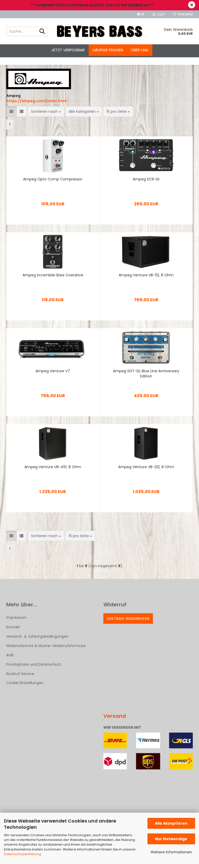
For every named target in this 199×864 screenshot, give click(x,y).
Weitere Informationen (171, 852)
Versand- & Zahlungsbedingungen (37, 636)
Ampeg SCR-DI (146, 179)
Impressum (16, 617)
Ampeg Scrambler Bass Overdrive (53, 275)
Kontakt (13, 627)
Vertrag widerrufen (128, 618)
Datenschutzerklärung (22, 854)
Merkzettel (184, 14)
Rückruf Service (20, 673)
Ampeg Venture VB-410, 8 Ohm (52, 466)
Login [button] (160, 14)
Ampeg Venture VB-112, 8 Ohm (146, 275)
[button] (140, 14)
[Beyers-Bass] (99, 31)
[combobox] (46, 111)
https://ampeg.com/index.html (36, 100)
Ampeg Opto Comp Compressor (52, 179)
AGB (9, 655)
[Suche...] (42, 31)
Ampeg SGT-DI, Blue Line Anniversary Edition (146, 373)
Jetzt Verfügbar (68, 50)
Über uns (139, 50)
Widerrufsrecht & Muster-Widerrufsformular (46, 645)
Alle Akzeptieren (171, 823)
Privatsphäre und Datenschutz (33, 664)
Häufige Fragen (108, 50)
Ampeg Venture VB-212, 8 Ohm (146, 466)
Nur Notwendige (171, 838)
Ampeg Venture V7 (52, 371)
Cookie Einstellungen (25, 682)
